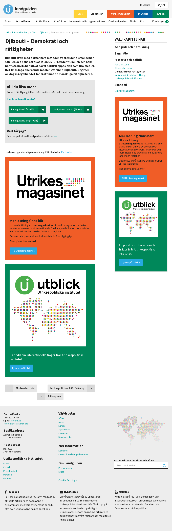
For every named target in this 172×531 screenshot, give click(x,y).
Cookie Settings (67, 480)
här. (55, 136)
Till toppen (54, 396)
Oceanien (63, 433)
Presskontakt (10, 470)
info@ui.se (16, 420)
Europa (62, 425)
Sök (163, 5)
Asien (61, 422)
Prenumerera (65, 467)
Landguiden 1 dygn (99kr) (24, 120)
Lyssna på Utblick (131, 262)
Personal (7, 474)
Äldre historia (122, 64)
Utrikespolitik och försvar (128, 78)
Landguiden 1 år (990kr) (23, 109)
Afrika (61, 418)
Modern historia (123, 68)
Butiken (7, 478)
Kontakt (7, 467)
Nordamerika (65, 437)
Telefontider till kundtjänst (15, 423)
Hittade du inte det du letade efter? (134, 460)
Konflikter (63, 450)
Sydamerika (64, 429)
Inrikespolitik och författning (130, 75)
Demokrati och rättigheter (130, 71)
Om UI (6, 463)
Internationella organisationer (73, 454)
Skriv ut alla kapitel (125, 90)
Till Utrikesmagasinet (133, 178)
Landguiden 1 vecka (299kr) (67, 109)
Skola (61, 471)
